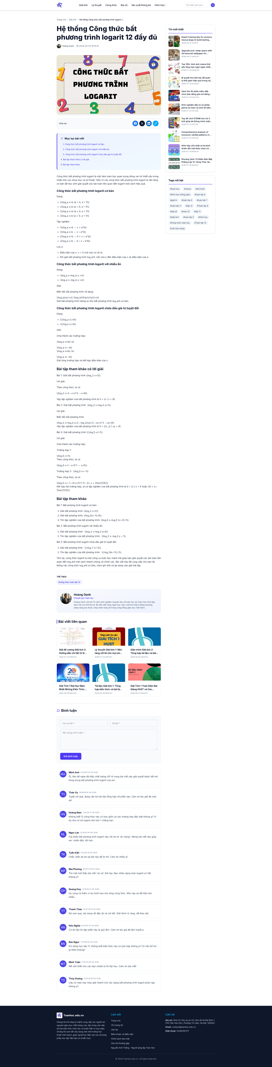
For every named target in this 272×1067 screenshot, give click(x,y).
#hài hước (200, 189)
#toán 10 (185, 211)
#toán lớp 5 (188, 217)
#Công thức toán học (180, 223)
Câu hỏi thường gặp (120, 1043)
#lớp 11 (197, 211)
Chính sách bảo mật (120, 1038)
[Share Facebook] (135, 123)
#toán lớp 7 (202, 200)
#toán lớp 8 (187, 200)
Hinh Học (160, 5)
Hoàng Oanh (82, 594)
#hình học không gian (180, 194)
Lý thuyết (96, 5)
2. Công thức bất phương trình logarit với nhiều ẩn (86, 149)
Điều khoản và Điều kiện (122, 1034)
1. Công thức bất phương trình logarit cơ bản (83, 144)
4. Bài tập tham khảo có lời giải (75, 159)
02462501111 (183, 1031)
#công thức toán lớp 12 (69, 582)
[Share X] (142, 123)
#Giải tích (174, 217)
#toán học (174, 189)
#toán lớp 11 (175, 206)
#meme (187, 189)
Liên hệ (114, 1029)
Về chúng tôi (117, 1025)
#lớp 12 (189, 206)
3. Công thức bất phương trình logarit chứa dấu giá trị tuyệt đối (92, 154)
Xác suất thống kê (141, 5)
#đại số (173, 211)
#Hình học (203, 217)
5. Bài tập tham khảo (70, 164)
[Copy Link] (156, 123)
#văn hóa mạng (177, 228)
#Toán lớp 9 (202, 206)
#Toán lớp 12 (200, 223)
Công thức (111, 5)
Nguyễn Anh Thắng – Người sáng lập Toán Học (133, 1047)
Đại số (124, 5)
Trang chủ (61, 19)
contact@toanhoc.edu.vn (184, 1027)
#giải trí (173, 200)
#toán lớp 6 (200, 194)
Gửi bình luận (71, 756)
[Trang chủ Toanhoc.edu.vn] (59, 5)
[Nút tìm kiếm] (213, 5)
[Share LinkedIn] (149, 123)
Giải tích (83, 5)
